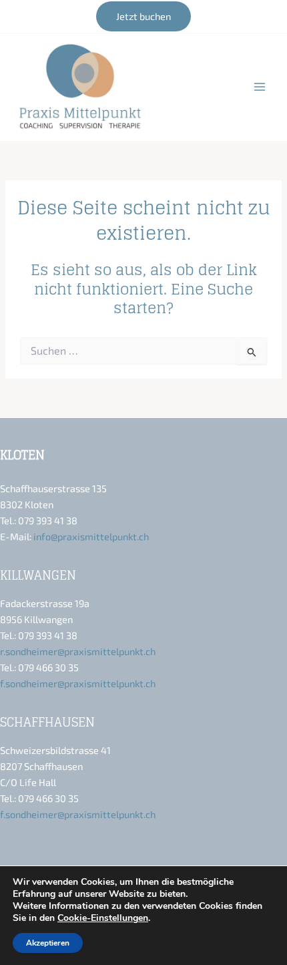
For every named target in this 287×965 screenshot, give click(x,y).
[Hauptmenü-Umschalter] (260, 87)
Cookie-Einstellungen (102, 918)
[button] (143, 16)
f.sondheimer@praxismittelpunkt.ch (78, 683)
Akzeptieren (47, 943)
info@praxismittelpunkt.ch (91, 536)
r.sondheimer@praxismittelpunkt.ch (78, 651)
